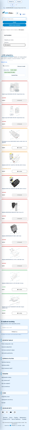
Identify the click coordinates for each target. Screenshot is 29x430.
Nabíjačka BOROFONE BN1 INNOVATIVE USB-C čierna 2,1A (12, 212)
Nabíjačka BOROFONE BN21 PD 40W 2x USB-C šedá (11, 235)
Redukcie (6, 42)
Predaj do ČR (6, 419)
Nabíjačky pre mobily (8, 39)
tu (16, 423)
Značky (16, 417)
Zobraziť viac (4, 62)
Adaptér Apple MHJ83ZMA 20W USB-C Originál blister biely (13, 94)
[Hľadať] (14, 22)
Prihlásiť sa (11, 1)
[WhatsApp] (14, 412)
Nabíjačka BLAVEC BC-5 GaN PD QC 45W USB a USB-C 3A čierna (14, 188)
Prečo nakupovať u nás (7, 344)
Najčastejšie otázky (6, 377)
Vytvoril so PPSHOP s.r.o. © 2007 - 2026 (14, 425)
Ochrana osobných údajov (8, 350)
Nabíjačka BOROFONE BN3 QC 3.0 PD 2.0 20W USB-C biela (13, 259)
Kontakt (19, 1)
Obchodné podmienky (7, 353)
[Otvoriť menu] (17, 13)
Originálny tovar (6, 396)
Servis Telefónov (16, 419)
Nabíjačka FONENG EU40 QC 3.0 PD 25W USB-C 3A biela (12, 283)
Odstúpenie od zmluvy (7, 399)
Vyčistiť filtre (14, 75)
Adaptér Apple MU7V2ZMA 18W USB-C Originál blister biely (13, 117)
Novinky (5, 417)
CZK (16, 4)
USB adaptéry (8, 45)
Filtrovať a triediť (21, 66)
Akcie (10, 417)
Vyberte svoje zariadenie (14, 25)
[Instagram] (6, 412)
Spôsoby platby (5, 365)
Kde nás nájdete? (6, 383)
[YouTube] (10, 412)
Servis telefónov (6, 386)
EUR (12, 4)
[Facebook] (2, 412)
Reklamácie (23, 417)
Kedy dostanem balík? (7, 368)
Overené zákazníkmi (7, 347)
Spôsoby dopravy (6, 362)
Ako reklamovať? (6, 380)
